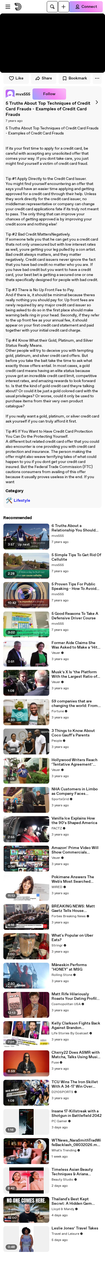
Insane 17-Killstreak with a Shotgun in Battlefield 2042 (77, 1113)
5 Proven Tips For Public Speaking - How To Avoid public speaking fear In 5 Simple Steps (74, 586)
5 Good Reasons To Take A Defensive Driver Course (75, 616)
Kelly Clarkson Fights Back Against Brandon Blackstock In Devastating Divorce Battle (76, 1025)
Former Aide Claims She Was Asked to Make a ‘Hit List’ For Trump (74, 645)
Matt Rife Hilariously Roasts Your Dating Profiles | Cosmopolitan (76, 996)
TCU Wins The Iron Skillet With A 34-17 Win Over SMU (75, 1084)
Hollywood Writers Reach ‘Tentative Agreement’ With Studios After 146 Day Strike (76, 762)
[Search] (52, 6)
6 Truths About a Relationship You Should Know (73, 528)
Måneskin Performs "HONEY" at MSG (69, 967)
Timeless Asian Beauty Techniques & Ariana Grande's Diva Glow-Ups (73, 1171)
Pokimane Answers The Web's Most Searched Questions (73, 879)
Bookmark (78, 78)
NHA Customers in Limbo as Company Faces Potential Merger (75, 791)
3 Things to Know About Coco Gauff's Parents (73, 733)
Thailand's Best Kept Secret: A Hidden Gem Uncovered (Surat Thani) (74, 1201)
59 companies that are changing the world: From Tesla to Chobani (75, 703)
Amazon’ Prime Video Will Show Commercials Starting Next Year (75, 850)
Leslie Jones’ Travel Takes (75, 1228)
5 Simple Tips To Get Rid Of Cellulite (76, 557)
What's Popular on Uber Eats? (72, 937)
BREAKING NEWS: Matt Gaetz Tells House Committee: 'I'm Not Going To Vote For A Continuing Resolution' (76, 908)
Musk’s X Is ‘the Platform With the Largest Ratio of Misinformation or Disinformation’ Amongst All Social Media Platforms (75, 674)
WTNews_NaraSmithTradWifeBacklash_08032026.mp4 (76, 1142)
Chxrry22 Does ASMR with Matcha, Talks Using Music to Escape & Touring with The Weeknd (76, 1054)
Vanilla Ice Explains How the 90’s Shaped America (74, 820)
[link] (18, 94)
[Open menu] (7, 6)
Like (19, 78)
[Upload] (63, 6)
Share (47, 78)
